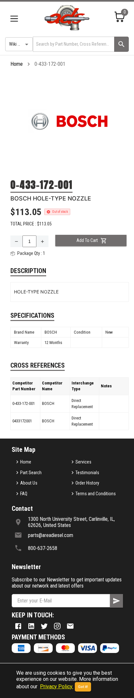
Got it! (83, 687)
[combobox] (73, 44)
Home (16, 64)
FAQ (23, 493)
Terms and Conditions (95, 493)
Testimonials (87, 472)
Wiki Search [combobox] (20, 44)
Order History (87, 483)
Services (83, 461)
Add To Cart (87, 240)
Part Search (31, 472)
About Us (28, 483)
